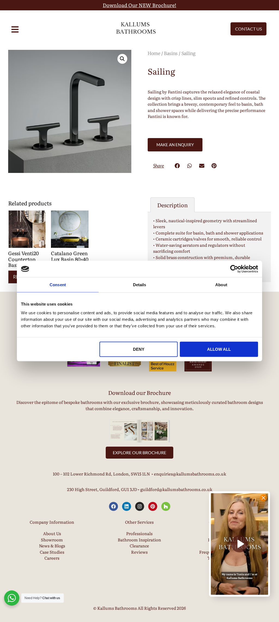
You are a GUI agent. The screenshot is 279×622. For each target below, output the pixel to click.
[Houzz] (165, 506)
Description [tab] (172, 205)
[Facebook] (113, 506)
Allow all (219, 349)
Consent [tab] (58, 284)
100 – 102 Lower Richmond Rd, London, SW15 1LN (101, 474)
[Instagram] (139, 506)
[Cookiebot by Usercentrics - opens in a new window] (234, 269)
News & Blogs (52, 545)
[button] (122, 59)
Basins (171, 53)
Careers (51, 558)
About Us (52, 533)
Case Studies (52, 552)
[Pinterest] (152, 506)
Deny (138, 349)
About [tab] (221, 284)
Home (154, 53)
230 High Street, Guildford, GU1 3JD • (103, 489)
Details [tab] (139, 284)
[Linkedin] (126, 506)
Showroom (52, 539)
